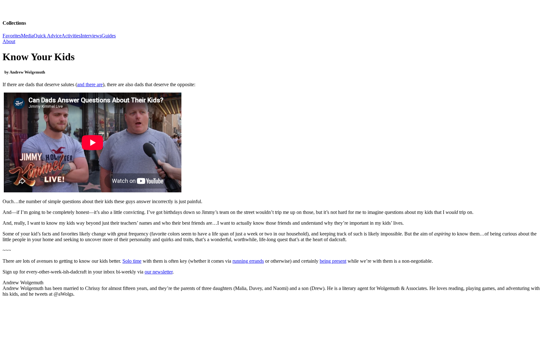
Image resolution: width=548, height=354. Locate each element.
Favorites (12, 35)
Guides (108, 35)
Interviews (91, 35)
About (9, 41)
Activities (71, 35)
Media (27, 35)
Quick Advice (48, 35)
